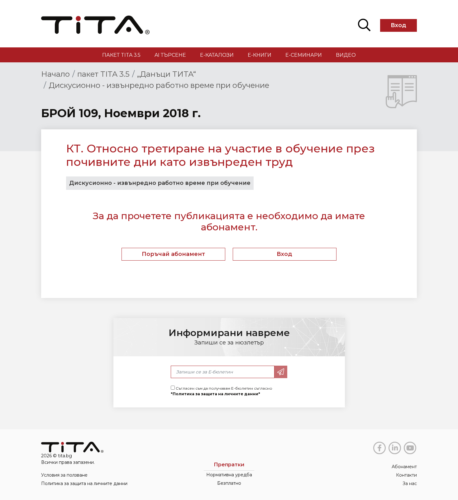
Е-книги (259, 55)
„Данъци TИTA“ (166, 74)
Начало (55, 74)
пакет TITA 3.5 (121, 55)
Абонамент (404, 466)
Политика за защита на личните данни (84, 483)
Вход (398, 25)
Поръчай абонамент (173, 254)
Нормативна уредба (229, 475)
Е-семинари (303, 55)
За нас (410, 483)
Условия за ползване (64, 475)
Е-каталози (217, 55)
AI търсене (170, 55)
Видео (346, 55)
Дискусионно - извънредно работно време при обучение (159, 85)
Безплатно (229, 483)
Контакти (406, 475)
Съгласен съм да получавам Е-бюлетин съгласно (221, 391)
